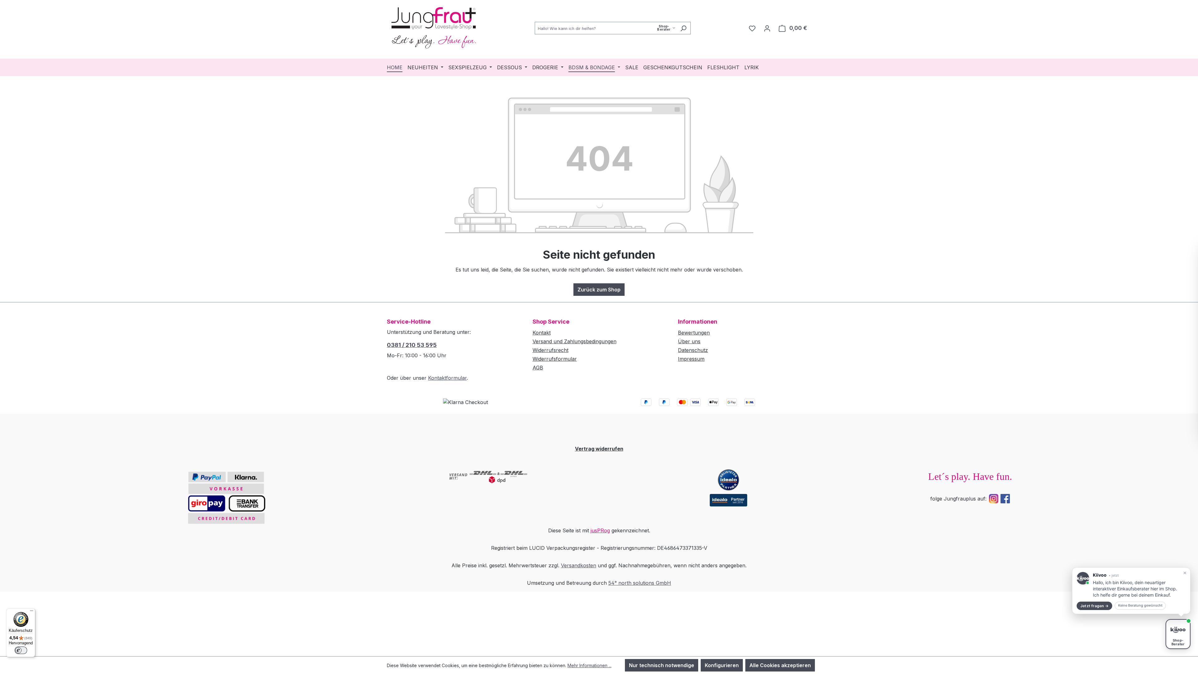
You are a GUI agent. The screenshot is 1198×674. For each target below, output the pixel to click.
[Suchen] (683, 28)
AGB (538, 367)
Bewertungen (694, 333)
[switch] (21, 650)
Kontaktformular (447, 378)
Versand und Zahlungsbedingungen (574, 341)
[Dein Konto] (767, 28)
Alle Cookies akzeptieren (780, 665)
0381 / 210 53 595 (412, 345)
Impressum (691, 359)
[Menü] (31, 612)
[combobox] (605, 28)
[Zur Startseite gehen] (433, 26)
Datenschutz (693, 350)
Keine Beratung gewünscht (1140, 605)
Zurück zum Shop (599, 289)
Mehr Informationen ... (589, 665)
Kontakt (542, 333)
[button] (1131, 590)
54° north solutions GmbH (639, 583)
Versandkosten (578, 565)
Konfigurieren (722, 665)
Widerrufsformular (555, 359)
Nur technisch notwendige (661, 665)
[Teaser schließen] (1184, 572)
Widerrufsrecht (550, 350)
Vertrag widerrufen (599, 449)
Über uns (689, 341)
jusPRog (600, 530)
